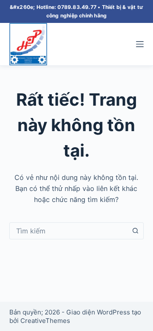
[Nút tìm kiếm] (135, 231)
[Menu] (140, 44)
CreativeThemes (45, 321)
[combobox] (69, 230)
